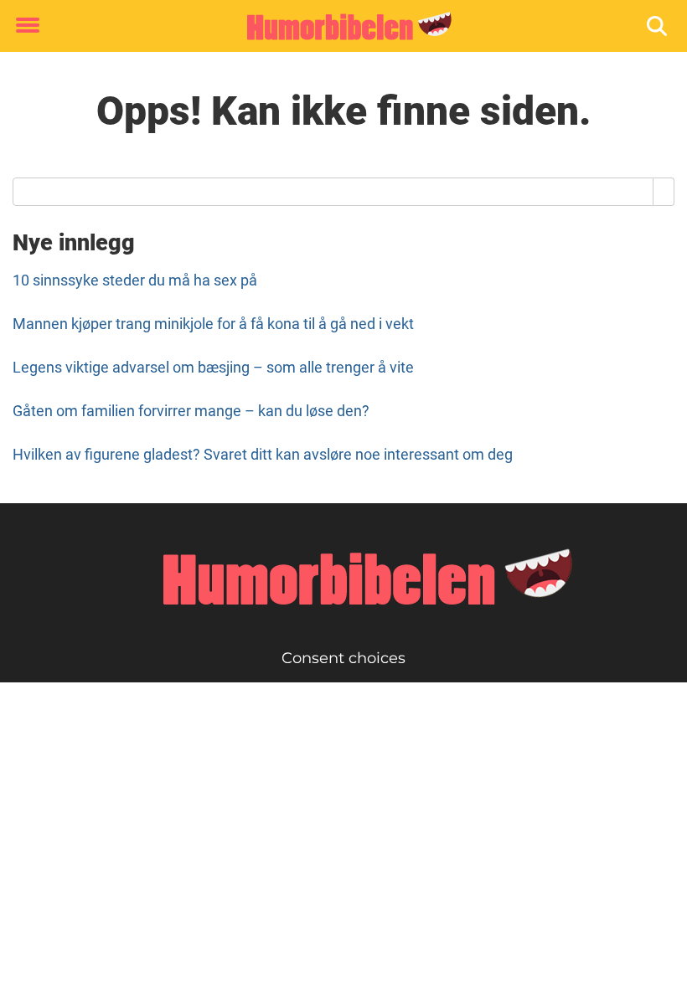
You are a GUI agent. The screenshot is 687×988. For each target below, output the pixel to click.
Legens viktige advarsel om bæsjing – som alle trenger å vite (213, 367)
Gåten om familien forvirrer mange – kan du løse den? (191, 410)
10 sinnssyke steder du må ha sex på (135, 280)
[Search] (663, 192)
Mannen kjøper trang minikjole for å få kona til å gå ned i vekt (213, 323)
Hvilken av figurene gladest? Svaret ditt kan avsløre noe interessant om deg (263, 454)
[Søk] (658, 26)
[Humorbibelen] (337, 27)
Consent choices (343, 658)
